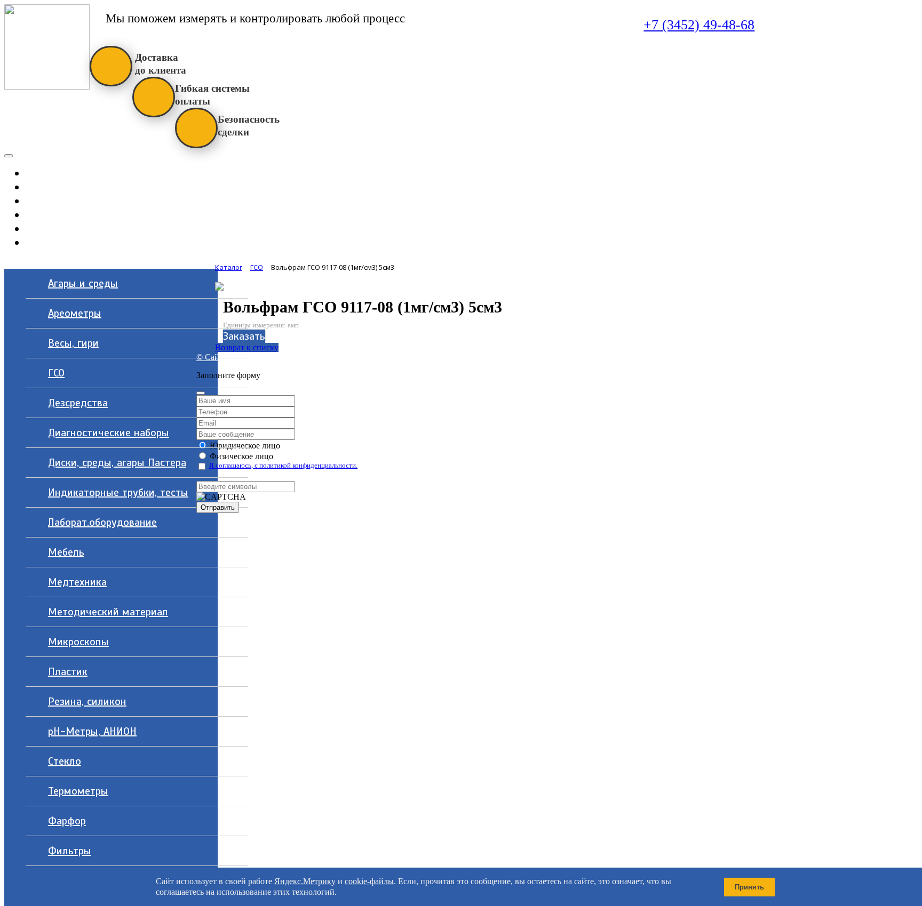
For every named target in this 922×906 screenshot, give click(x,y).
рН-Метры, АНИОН (92, 731)
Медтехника (77, 582)
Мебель (66, 552)
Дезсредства (78, 403)
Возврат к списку (247, 347)
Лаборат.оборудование (102, 522)
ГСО (56, 373)
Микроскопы (78, 641)
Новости (91, 200)
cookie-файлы (369, 881)
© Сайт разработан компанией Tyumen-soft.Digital (286, 357)
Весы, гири (73, 343)
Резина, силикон (87, 701)
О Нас (90, 214)
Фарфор (67, 821)
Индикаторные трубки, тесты (118, 492)
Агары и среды (83, 283)
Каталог (63, 173)
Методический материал (108, 612)
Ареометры (74, 313)
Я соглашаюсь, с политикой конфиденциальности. (283, 465)
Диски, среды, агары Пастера (117, 462)
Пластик (68, 671)
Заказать (244, 336)
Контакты (91, 242)
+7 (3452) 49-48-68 (698, 25)
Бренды (90, 228)
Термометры (78, 791)
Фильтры (69, 850)
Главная (90, 187)
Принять (749, 887)
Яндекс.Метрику (305, 881)
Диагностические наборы (108, 432)
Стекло (64, 761)
